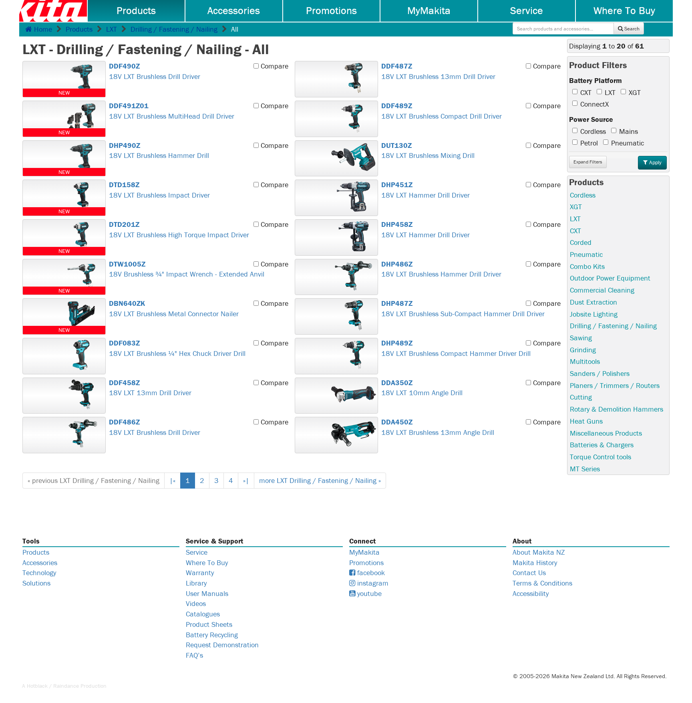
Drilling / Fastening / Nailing (174, 29)
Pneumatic (627, 142)
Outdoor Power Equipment (610, 278)
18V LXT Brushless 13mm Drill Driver (438, 71)
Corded (580, 242)
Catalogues (203, 613)
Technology (39, 572)
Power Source (591, 119)
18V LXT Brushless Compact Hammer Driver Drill (456, 348)
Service (526, 10)
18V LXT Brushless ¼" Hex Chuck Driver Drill (177, 348)
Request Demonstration (222, 644)
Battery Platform (595, 80)
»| (246, 480)
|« (172, 480)
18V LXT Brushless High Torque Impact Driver (179, 229)
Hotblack (37, 685)
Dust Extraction (593, 302)
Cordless (593, 131)
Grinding (583, 349)
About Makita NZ (539, 552)
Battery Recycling (212, 634)
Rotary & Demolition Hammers (616, 409)
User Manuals (207, 593)
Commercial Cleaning (602, 290)
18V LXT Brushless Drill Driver (154, 71)
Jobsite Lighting (594, 314)
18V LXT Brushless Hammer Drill (159, 150)
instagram (371, 583)
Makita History (535, 562)
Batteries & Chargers (602, 444)
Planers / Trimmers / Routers (615, 385)
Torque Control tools (600, 456)
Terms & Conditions (542, 583)
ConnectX (594, 104)
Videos (196, 603)
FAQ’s (194, 655)
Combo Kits (587, 266)
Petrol (589, 142)
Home (42, 29)
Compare (273, 66)
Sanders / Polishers (600, 373)
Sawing (581, 337)
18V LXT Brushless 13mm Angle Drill (437, 427)
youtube (368, 593)
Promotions (331, 10)
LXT (111, 29)
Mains (628, 131)
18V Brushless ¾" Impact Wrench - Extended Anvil (186, 269)
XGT (635, 92)
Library (196, 583)
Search (631, 28)
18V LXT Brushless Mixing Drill (428, 150)
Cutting (581, 397)
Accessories (233, 10)
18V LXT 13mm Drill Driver (150, 388)
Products (136, 10)
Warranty (200, 572)
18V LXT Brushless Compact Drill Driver (441, 111)
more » (320, 480)
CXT (585, 92)
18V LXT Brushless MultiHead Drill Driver (171, 111)
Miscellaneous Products (606, 433)
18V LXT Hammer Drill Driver (425, 190)
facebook (370, 572)
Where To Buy (624, 10)
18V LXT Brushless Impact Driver (159, 190)
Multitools (585, 361)
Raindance (66, 685)
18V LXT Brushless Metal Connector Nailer (174, 308)
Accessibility (531, 593)
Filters (587, 162)
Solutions (36, 583)
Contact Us (529, 572)
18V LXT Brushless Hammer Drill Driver (441, 269)
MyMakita (429, 10)
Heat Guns (586, 421)
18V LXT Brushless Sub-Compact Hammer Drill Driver (463, 308)
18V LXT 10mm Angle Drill (422, 388)
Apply (655, 162)
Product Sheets (209, 624)
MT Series (585, 468)
